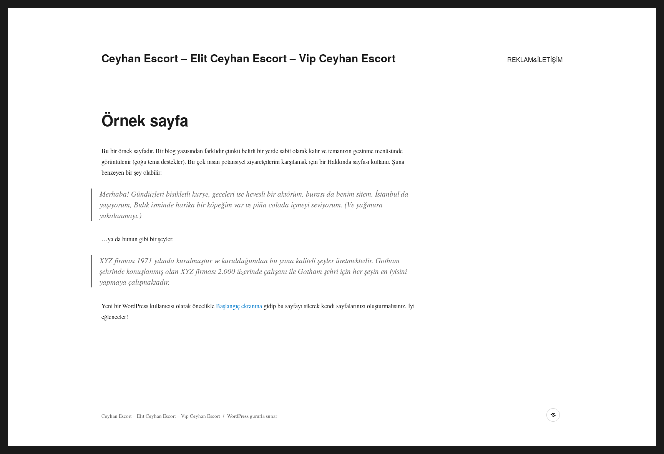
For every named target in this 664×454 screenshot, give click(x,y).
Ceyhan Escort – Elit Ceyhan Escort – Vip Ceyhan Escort (248, 58)
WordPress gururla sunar (252, 415)
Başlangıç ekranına (239, 306)
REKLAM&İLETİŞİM (535, 59)
